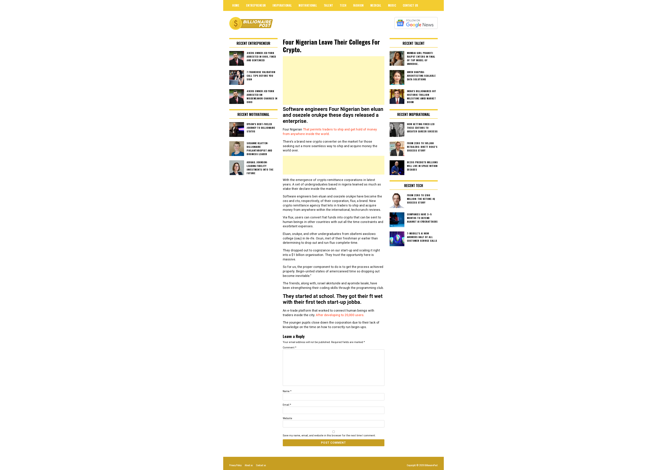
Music (392, 5)
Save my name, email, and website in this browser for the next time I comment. (329, 435)
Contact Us (410, 5)
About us (249, 465)
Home (235, 5)
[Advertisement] (333, 80)
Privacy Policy (235, 465)
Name (287, 391)
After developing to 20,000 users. (340, 315)
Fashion (358, 5)
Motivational (308, 5)
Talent (328, 5)
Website (287, 418)
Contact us (261, 465)
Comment (290, 347)
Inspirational (282, 5)
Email (287, 404)
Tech (343, 5)
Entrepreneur (256, 5)
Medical (375, 5)
